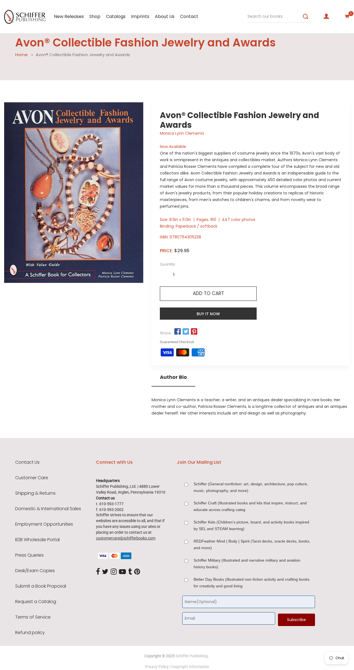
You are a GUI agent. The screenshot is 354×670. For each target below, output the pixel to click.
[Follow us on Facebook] (177, 332)
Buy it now (208, 314)
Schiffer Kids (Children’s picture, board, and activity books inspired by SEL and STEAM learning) (251, 525)
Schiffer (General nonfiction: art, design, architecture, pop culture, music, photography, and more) (251, 487)
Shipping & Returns (35, 493)
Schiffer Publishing (192, 656)
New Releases (69, 16)
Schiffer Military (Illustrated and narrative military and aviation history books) (247, 563)
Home (21, 55)
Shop (94, 16)
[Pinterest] (137, 572)
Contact (189, 16)
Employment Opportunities (44, 524)
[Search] (305, 16)
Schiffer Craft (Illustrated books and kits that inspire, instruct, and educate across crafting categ (250, 506)
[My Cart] (347, 16)
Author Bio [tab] (173, 377)
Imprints (140, 16)
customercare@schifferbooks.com (125, 538)
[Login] (326, 16)
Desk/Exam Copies (35, 571)
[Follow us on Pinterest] (194, 332)
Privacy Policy (157, 666)
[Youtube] (122, 572)
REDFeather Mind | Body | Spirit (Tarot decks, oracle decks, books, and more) (252, 544)
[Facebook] (98, 572)
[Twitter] (105, 572)
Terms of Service (33, 617)
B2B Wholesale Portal (37, 540)
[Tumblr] (130, 572)
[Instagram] (114, 572)
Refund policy (30, 632)
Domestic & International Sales (48, 509)
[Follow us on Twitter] (185, 332)
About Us (165, 16)
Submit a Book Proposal (40, 586)
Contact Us (27, 462)
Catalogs (116, 16)
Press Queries (29, 555)
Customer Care (31, 478)
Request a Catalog (35, 601)
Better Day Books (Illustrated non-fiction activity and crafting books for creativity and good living (251, 582)
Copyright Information (190, 666)
